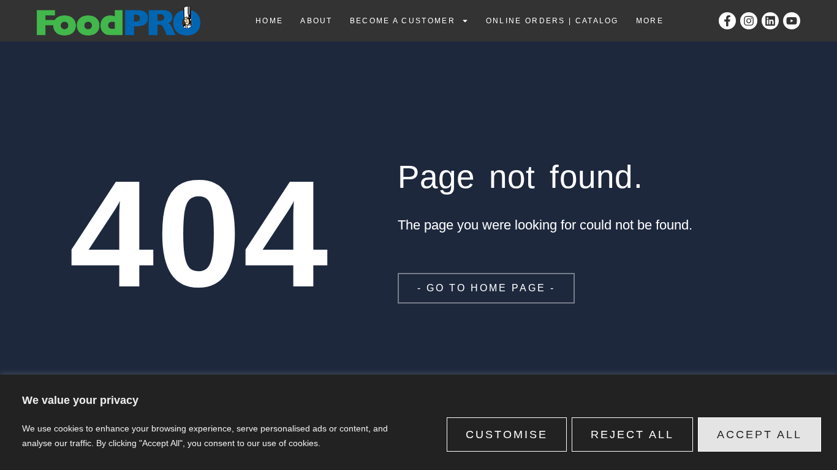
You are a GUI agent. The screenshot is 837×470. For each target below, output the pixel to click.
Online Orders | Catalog (552, 21)
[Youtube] (791, 20)
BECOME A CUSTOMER (402, 21)
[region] (418, 422)
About (316, 21)
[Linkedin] (770, 20)
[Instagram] (748, 20)
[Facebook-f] (727, 20)
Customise (507, 434)
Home (269, 21)
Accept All (759, 434)
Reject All (632, 434)
